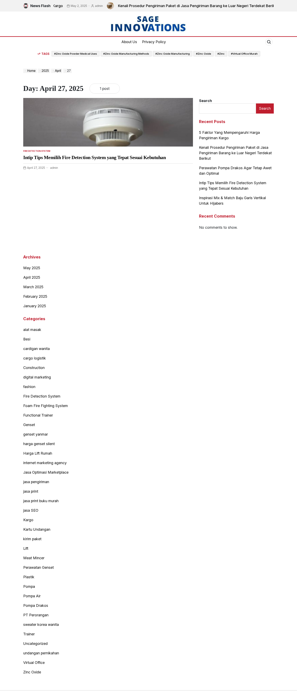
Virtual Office (34, 662)
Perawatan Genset (38, 567)
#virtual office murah (244, 53)
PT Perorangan (35, 615)
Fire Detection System (36, 151)
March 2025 (33, 287)
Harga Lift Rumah (37, 453)
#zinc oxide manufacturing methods (126, 53)
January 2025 (34, 306)
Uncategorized (35, 643)
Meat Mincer (33, 558)
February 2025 (35, 296)
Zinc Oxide (32, 672)
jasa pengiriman (36, 482)
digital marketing (37, 377)
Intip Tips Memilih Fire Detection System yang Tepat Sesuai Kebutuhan (94, 157)
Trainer (29, 634)
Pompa (29, 586)
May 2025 (31, 268)
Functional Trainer (38, 415)
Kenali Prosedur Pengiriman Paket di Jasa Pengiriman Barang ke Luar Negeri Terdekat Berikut (188, 6)
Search (205, 101)
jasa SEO (30, 510)
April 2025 (31, 277)
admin (89, 5)
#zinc (221, 53)
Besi (26, 339)
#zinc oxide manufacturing (172, 53)
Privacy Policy (154, 42)
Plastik (28, 577)
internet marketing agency (45, 463)
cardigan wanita (36, 349)
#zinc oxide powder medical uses (75, 53)
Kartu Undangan (36, 529)
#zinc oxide (203, 53)
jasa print (30, 491)
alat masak (32, 329)
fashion (29, 387)
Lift (25, 548)
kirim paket (32, 539)
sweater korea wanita (41, 624)
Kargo (28, 520)
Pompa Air (32, 596)
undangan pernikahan (41, 653)
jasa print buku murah (41, 501)
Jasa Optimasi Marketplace (45, 472)
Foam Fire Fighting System (45, 406)
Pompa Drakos (35, 605)
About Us (129, 42)
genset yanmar (35, 434)
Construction (34, 368)
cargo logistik (34, 358)
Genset (29, 425)
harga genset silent (39, 444)
